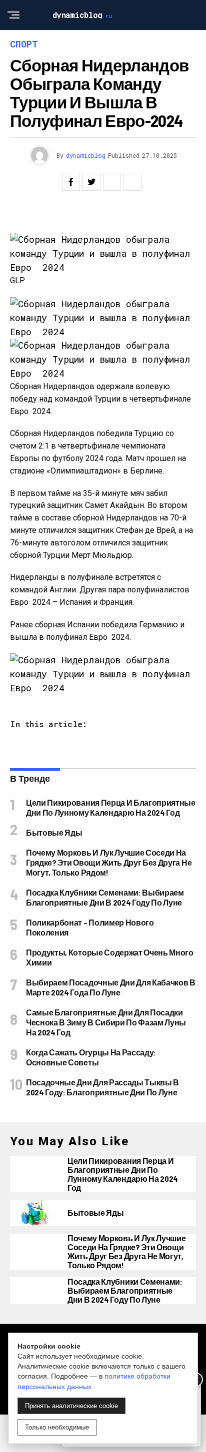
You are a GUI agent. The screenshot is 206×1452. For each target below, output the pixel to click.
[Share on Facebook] (71, 182)
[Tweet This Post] (91, 182)
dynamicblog (86, 155)
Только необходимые (57, 1427)
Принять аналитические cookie (71, 1406)
